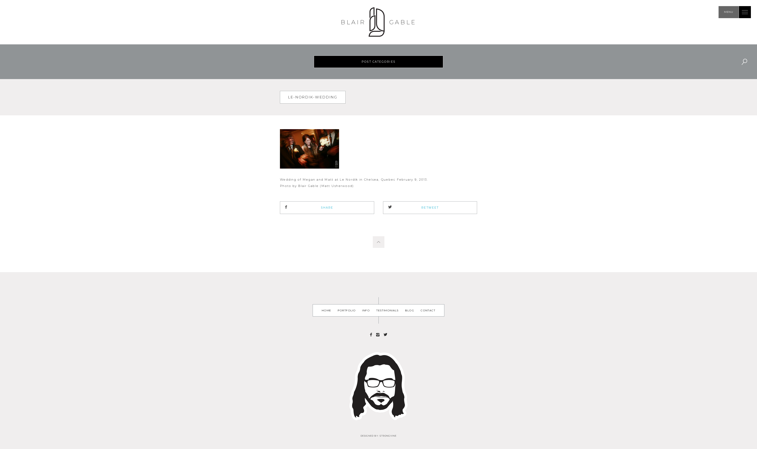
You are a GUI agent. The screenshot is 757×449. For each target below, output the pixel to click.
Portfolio (347, 310)
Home (326, 310)
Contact (427, 310)
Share (327, 207)
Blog (409, 310)
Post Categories (378, 61)
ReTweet (430, 207)
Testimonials (387, 310)
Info (366, 310)
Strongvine (387, 435)
